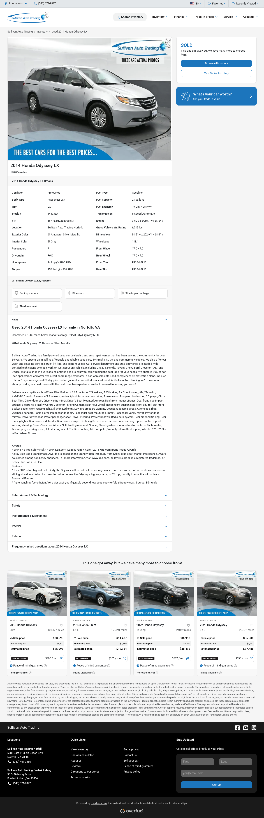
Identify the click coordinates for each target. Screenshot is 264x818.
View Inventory (79, 749)
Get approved (131, 749)
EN (197, 3)
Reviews (76, 766)
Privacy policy (132, 771)
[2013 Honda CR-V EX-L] (100, 593)
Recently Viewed (246, 3)
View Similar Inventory (216, 73)
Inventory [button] (158, 17)
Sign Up (216, 784)
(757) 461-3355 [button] (22, 761)
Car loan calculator (82, 755)
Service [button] (228, 17)
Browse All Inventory (216, 63)
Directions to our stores (85, 771)
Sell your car (131, 760)
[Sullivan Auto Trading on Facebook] (236, 727)
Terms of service (81, 777)
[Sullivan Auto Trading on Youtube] (244, 727)
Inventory (42, 31)
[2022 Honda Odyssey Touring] (164, 593)
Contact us (130, 755)
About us (76, 760)
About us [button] (248, 17)
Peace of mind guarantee (138, 766)
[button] (17, 3)
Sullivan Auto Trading (20, 31)
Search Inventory (132, 17)
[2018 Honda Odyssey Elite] (37, 593)
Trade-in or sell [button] (204, 17)
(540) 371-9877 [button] (47, 3)
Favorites (217, 3)
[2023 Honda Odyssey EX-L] (227, 593)
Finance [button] (179, 17)
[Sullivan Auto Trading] (28, 17)
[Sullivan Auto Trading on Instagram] (252, 727)
